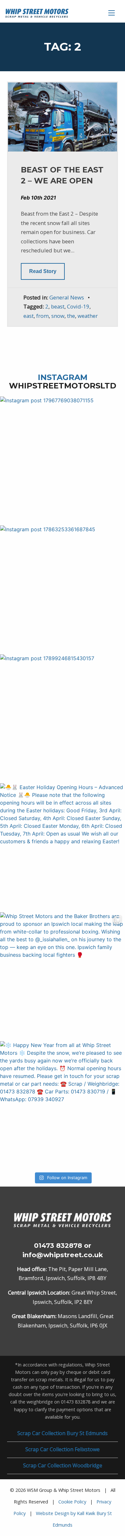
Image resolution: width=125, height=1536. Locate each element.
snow (57, 315)
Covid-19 (78, 306)
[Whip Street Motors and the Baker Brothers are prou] (62, 975)
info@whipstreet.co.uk (62, 1255)
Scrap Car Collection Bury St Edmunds (62, 1433)
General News (66, 297)
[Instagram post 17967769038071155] (62, 459)
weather (88, 315)
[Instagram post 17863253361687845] (62, 588)
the (71, 315)
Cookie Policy (72, 1502)
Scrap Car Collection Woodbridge (62, 1465)
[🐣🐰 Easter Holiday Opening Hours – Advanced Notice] (62, 846)
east (28, 315)
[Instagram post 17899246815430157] (62, 717)
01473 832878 (58, 1245)
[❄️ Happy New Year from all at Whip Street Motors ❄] (62, 1104)
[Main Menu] (111, 12)
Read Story (42, 271)
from (42, 315)
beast (57, 306)
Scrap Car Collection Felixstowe (62, 1449)
